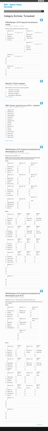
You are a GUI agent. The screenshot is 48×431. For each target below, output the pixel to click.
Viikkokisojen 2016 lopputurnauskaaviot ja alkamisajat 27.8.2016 (22, 150)
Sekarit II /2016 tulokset (15, 83)
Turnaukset (22, 26)
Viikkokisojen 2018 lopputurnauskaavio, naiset (21, 23)
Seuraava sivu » (40, 424)
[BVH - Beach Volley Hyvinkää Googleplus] (38, 1)
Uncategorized (26, 153)
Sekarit (21, 85)
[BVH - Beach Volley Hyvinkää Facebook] (40, 1)
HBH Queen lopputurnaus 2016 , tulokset (22, 105)
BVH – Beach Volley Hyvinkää (13, 5)
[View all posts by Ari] (16, 26)
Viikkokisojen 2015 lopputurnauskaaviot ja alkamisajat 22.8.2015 (22, 294)
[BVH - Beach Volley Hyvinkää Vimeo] (41, 1)
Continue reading (9, 96)
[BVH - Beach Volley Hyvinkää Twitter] (43, 1)
